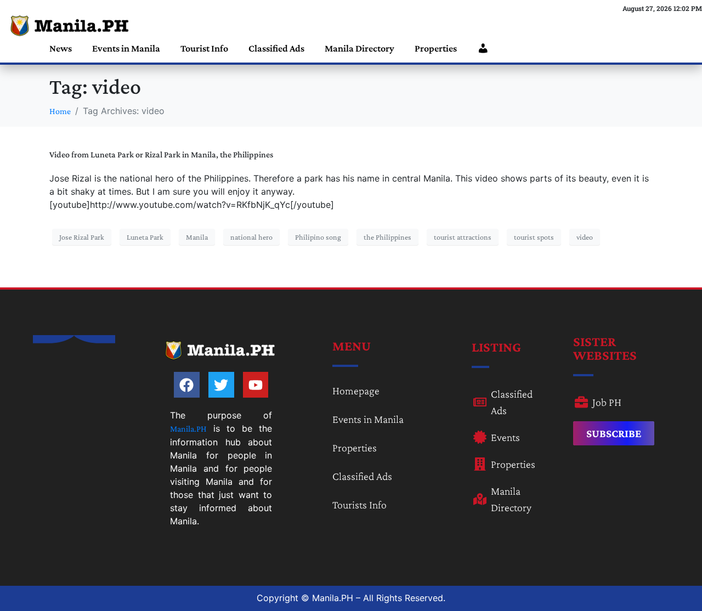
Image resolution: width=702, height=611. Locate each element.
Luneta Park (145, 237)
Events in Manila (126, 48)
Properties (436, 48)
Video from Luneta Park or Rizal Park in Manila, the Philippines (161, 154)
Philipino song (318, 237)
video (584, 237)
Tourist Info (204, 48)
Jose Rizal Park (81, 237)
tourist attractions (462, 237)
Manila (197, 237)
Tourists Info (359, 505)
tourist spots (534, 237)
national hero (251, 237)
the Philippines (387, 237)
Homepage (356, 390)
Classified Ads (276, 48)
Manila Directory (359, 48)
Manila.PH (188, 428)
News (60, 48)
